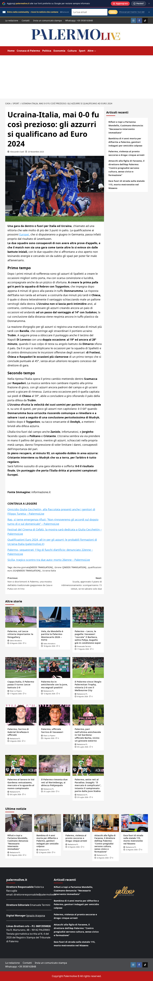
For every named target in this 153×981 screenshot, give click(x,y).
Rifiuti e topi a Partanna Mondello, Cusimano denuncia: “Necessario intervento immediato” (125, 127)
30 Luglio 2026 (82, 747)
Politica (46, 50)
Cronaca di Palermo (28, 50)
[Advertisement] (76, 78)
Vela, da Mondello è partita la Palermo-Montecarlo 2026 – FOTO (52, 635)
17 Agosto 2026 (83, 649)
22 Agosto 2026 (16, 855)
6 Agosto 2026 (15, 741)
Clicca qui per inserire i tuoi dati (131, 12)
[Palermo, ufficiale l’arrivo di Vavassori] (54, 715)
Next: (81, 583)
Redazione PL (48, 691)
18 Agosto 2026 (49, 646)
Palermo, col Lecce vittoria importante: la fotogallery (20, 634)
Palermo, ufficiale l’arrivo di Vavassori (52, 730)
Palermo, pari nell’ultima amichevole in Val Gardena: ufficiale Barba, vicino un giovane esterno (88, 735)
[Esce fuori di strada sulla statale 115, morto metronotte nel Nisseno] (134, 823)
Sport (82, 50)
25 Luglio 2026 (49, 791)
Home (10, 50)
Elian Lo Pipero (16, 691)
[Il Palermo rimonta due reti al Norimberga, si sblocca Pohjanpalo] (54, 765)
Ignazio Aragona (35, 915)
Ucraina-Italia (49, 570)
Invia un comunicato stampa (47, 20)
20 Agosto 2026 (16, 643)
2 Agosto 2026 (48, 738)
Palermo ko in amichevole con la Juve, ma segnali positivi (54, 684)
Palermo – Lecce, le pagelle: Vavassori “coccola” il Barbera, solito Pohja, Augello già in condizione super (88, 637)
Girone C (59, 567)
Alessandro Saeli (17, 151)
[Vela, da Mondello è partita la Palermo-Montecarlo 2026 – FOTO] (54, 617)
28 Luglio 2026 (15, 794)
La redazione (11, 20)
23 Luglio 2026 (82, 797)
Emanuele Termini (84, 646)
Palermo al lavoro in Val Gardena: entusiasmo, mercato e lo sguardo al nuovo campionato (20, 784)
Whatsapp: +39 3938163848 (79, 20)
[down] (95, 51)
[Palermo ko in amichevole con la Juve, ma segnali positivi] (54, 667)
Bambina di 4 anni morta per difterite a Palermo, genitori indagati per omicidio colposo (125, 142)
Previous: (29, 583)
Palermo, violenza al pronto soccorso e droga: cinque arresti (126, 153)
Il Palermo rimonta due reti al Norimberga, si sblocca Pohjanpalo (54, 782)
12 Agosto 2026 (49, 693)
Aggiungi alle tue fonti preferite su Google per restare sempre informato (48, 3)
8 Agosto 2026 (82, 696)
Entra (112, 12)
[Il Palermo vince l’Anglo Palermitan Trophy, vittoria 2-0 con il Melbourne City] (88, 667)
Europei (24, 234)
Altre (90, 50)
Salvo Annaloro (16, 640)
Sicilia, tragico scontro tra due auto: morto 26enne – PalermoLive (48, 560)
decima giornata (21, 567)
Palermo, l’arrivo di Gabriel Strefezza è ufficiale (18, 732)
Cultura (72, 50)
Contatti (26, 20)
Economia (59, 50)
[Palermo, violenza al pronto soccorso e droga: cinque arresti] (76, 823)
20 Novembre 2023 (36, 151)
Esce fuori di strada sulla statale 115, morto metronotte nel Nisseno (126, 184)
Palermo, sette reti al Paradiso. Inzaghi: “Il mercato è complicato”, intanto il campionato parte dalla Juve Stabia (88, 785)
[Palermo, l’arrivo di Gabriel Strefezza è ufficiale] (21, 715)
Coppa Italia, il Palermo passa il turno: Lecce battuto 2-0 (20, 684)
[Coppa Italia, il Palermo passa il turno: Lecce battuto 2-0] (21, 667)
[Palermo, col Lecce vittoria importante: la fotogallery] (21, 617)
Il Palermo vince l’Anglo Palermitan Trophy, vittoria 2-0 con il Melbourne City (88, 686)
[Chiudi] (149, 3)
